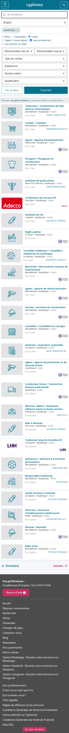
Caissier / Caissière (36, 122)
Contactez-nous (12, 633)
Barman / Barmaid (35, 527)
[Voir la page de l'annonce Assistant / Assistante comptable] (12, 350)
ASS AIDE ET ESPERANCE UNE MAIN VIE (57, 221)
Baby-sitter (31, 545)
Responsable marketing (38, 475)
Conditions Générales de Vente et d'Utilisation (30, 710)
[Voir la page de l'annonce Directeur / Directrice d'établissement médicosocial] (12, 515)
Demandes (20, 36)
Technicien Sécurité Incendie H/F (43, 440)
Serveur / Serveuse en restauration (45, 307)
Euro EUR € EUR (41, 585)
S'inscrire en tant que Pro (18, 690)
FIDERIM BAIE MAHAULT (57, 129)
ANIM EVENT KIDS (60, 468)
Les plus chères (56, 100)
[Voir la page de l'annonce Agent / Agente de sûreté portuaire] (12, 294)
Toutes (34, 36)
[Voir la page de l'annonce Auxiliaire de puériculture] (12, 186)
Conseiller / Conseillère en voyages (45, 326)
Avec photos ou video (15, 43)
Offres (7, 36)
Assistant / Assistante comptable (44, 344)
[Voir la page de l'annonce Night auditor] (12, 237)
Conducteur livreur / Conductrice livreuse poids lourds (43, 385)
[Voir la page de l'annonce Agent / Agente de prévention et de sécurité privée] (12, 368)
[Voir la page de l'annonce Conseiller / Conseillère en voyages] (12, 332)
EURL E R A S (62, 415)
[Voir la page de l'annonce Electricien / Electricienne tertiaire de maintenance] (12, 272)
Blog (5, 637)
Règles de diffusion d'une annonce (23, 705)
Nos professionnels (14, 685)
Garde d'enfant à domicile (40, 493)
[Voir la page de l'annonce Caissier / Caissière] (12, 128)
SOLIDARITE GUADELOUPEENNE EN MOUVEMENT (57, 260)
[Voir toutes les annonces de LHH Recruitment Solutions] (63, 450)
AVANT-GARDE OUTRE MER (57, 115)
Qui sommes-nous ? (14, 695)
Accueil (7, 603)
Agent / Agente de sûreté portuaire (45, 288)
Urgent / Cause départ (15, 40)
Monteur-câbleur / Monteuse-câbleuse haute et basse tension (44, 407)
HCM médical (62, 482)
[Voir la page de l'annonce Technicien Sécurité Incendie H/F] (12, 445)
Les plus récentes (20, 100)
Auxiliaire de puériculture (39, 180)
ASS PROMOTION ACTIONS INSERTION (57, 519)
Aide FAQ (8, 724)
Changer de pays (13, 628)
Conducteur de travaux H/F (40, 197)
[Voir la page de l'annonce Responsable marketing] (12, 481)
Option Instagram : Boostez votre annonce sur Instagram (31, 676)
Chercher (46, 90)
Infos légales (10, 700)
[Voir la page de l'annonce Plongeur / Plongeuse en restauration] (12, 164)
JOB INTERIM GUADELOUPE (57, 187)
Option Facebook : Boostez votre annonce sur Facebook (30, 667)
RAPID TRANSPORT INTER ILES (57, 351)
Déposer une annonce (16, 608)
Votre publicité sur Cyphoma (20, 715)
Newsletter (9, 642)
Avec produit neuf (42, 40)
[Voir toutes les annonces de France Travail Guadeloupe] (63, 149)
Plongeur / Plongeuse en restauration (39, 160)
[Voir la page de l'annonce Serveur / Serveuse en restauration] (12, 313)
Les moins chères (39, 100)
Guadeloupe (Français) (16, 585)
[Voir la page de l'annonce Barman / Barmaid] (12, 533)
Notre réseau (11, 652)
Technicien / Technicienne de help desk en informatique (44, 107)
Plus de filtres (12, 90)
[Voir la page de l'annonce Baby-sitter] (12, 551)
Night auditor (33, 231)
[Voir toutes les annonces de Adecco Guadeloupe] (64, 206)
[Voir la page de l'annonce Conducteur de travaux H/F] (12, 203)
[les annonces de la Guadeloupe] (34, 5)
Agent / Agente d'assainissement (44, 139)
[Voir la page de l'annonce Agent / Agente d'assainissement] (12, 145)
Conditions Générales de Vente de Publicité (28, 720)
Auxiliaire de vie (34, 214)
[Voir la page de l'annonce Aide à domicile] (12, 429)
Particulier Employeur (58, 499)
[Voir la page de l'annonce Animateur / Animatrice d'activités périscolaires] (12, 464)
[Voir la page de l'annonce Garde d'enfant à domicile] (12, 499)
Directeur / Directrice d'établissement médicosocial (42, 511)
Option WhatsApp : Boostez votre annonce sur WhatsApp (31, 659)
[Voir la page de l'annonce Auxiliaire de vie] (12, 220)
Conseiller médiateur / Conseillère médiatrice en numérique (42, 252)
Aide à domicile (34, 423)
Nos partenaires (12, 647)
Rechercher (9, 613)
